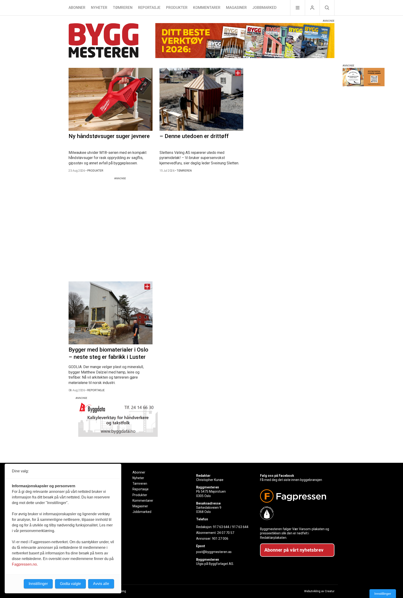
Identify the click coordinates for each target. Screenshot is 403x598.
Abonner (77, 7)
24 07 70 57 (225, 533)
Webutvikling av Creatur (319, 591)
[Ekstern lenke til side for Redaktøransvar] (295, 513)
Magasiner (236, 7)
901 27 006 (220, 538)
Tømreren (122, 7)
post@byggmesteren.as (214, 552)
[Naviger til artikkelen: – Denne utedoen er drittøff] (201, 99)
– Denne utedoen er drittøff (194, 136)
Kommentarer (206, 7)
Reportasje (149, 7)
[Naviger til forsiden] (104, 41)
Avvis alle (101, 584)
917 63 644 (221, 527)
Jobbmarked (264, 7)
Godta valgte (70, 584)
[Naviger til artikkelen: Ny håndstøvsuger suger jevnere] (111, 99)
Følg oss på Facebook (277, 475)
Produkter (177, 7)
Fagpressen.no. (25, 564)
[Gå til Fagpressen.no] (295, 496)
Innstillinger (382, 593)
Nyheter (99, 7)
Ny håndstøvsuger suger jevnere (109, 136)
